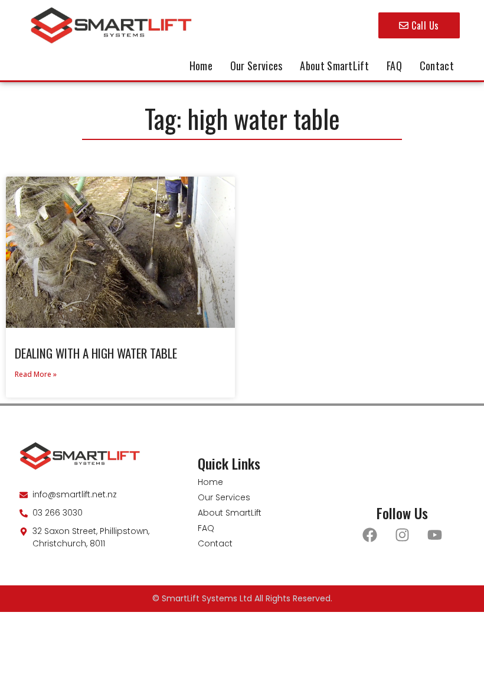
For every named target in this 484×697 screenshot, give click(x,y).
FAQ (394, 65)
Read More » (36, 374)
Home (200, 65)
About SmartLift (334, 65)
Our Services (256, 65)
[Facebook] (370, 535)
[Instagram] (402, 535)
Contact (437, 65)
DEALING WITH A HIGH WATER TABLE (96, 353)
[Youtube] (435, 535)
